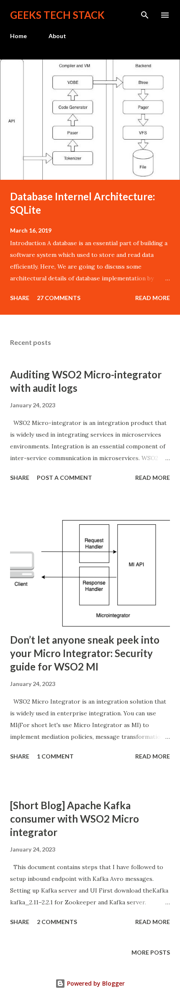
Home (18, 35)
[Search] (145, 15)
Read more (152, 297)
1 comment (55, 756)
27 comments (58, 297)
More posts (150, 952)
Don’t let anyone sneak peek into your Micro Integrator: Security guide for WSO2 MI (84, 653)
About (57, 35)
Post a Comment (64, 477)
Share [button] (19, 297)
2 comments (57, 921)
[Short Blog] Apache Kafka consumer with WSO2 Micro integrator (74, 818)
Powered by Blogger (95, 983)
